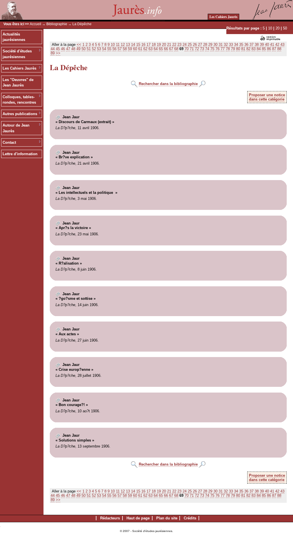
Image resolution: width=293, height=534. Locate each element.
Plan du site (166, 518)
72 (197, 49)
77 (223, 49)
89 (53, 53)
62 (145, 49)
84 (259, 49)
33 (231, 44)
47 (68, 49)
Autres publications (20, 114)
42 (277, 44)
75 (212, 49)
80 (238, 49)
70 (187, 49)
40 (267, 44)
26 (195, 44)
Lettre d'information (20, 154)
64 (156, 49)
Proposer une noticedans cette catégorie (267, 97)
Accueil (35, 24)
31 (221, 44)
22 (174, 44)
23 (179, 44)
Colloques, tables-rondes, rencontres (19, 100)
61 (140, 49)
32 (226, 44)
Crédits (190, 518)
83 (254, 49)
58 (125, 49)
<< (79, 44)
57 (120, 49)
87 (274, 49)
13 (128, 44)
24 (185, 44)
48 (73, 49)
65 (161, 49)
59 (130, 49)
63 (151, 49)
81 (243, 49)
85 (264, 49)
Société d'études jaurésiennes (17, 54)
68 (176, 49)
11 (118, 44)
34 (236, 44)
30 (215, 44)
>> (58, 53)
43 (282, 44)
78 (228, 49)
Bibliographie (56, 24)
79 (233, 49)
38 (257, 44)
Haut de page (138, 518)
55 (109, 49)
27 (200, 44)
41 (272, 44)
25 (190, 44)
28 (205, 44)
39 (262, 44)
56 (114, 49)
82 (248, 49)
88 (279, 49)
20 (278, 28)
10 (270, 28)
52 (94, 49)
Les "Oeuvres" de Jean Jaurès (18, 83)
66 (166, 49)
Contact (9, 142)
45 (58, 49)
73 (202, 49)
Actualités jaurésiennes (14, 37)
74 (207, 49)
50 (285, 28)
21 (169, 44)
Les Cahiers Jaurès (223, 16)
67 (171, 49)
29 (210, 44)
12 (123, 44)
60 (135, 49)
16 (143, 44)
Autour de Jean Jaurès (16, 128)
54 (104, 49)
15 (138, 44)
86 (269, 49)
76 (217, 49)
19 (159, 44)
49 (78, 49)
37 (252, 44)
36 (246, 44)
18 (154, 44)
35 (241, 44)
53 (99, 49)
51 (89, 49)
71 (192, 49)
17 (148, 44)
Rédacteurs (110, 518)
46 (63, 49)
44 (53, 49)
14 (133, 44)
